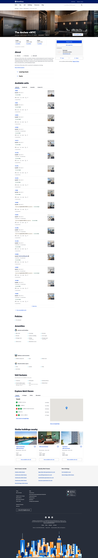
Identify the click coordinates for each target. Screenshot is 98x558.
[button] (34, 72)
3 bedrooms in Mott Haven (21, 480)
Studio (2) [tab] (24, 87)
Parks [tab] (31, 395)
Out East (55, 525)
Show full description (19, 67)
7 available (39, 43)
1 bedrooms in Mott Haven (21, 474)
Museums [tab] (38, 395)
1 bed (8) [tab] (32, 87)
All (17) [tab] (17, 87)
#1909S (16, 202)
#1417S (16, 140)
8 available (28, 43)
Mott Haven (26, 8)
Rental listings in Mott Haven (21, 483)
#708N (16, 190)
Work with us (18, 497)
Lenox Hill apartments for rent (45, 474)
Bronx (21, 8)
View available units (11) (49, 459)
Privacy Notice (32, 497)
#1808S (16, 267)
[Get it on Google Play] (71, 494)
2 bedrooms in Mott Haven (21, 477)
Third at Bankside (20, 446)
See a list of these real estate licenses (54, 521)
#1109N (16, 227)
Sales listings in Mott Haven (68, 474)
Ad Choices (31, 499)
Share (77, 58)
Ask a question (69, 45)
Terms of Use (31, 492)
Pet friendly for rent (66, 472)
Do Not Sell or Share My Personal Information (37, 494)
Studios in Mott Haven (20, 472)
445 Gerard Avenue (43, 446)
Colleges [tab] (24, 395)
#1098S (16, 293)
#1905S (16, 115)
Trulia (46, 525)
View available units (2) (72, 459)
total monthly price (23, 256)
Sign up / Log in (80, 1)
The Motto (64, 446)
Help (30, 490)
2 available (18, 43)
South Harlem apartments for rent (46, 477)
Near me (18, 506)
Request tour (69, 41)
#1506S (16, 127)
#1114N (16, 241)
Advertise (73, 1)
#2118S (16, 178)
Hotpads (50, 525)
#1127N (16, 152)
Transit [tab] (17, 395)
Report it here (76, 61)
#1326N (16, 280)
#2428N (16, 254)
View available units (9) (26, 459)
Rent (16, 5)
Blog (43, 5)
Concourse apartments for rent (45, 480)
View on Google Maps (55, 423)
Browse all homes (19, 504)
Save (63, 58)
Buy (20, 5)
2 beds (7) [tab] (40, 87)
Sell (24, 5)
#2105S (16, 214)
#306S (16, 102)
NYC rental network (20, 499)
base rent (20, 92)
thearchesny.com (66, 53)
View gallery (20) (77, 34)
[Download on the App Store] (71, 491)
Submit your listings (20, 495)
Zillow (43, 525)
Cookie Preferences (33, 496)
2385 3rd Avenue (20, 448)
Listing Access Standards (34, 501)
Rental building (41, 34)
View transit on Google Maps (22, 418)
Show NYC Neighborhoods (24, 510)
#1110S (16, 165)
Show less (34, 306)
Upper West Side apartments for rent (46, 472)
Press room (18, 501)
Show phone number (67, 52)
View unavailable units (21, 310)
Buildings (30, 5)
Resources (36, 5)
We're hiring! (19, 492)
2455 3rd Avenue (66, 448)
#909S (16, 90)
